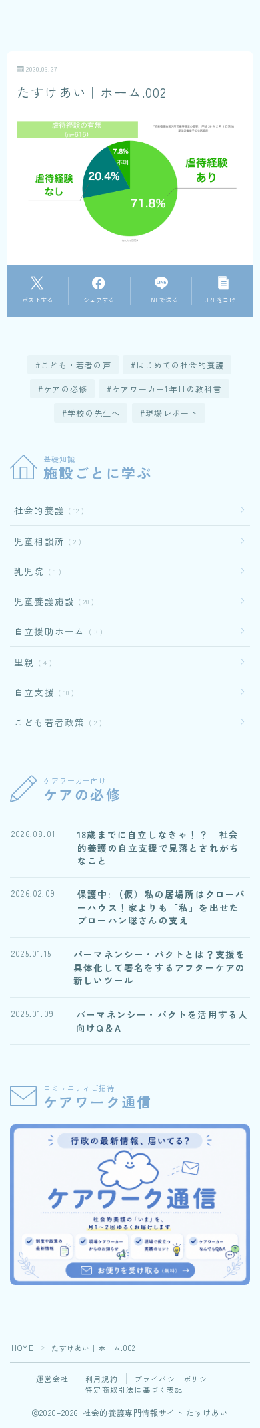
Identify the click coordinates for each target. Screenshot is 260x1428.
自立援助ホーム (55, 631)
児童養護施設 (51, 601)
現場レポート (171, 413)
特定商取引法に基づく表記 (134, 1389)
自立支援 (41, 692)
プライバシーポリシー (175, 1378)
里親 (30, 662)
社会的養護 (46, 510)
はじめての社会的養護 (181, 364)
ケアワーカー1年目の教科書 (168, 388)
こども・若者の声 (76, 364)
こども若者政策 (55, 722)
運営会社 (52, 1378)
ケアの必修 (65, 388)
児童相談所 (45, 541)
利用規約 (101, 1378)
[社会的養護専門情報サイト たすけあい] (52, 33)
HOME (22, 1347)
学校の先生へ (93, 413)
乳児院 (35, 571)
